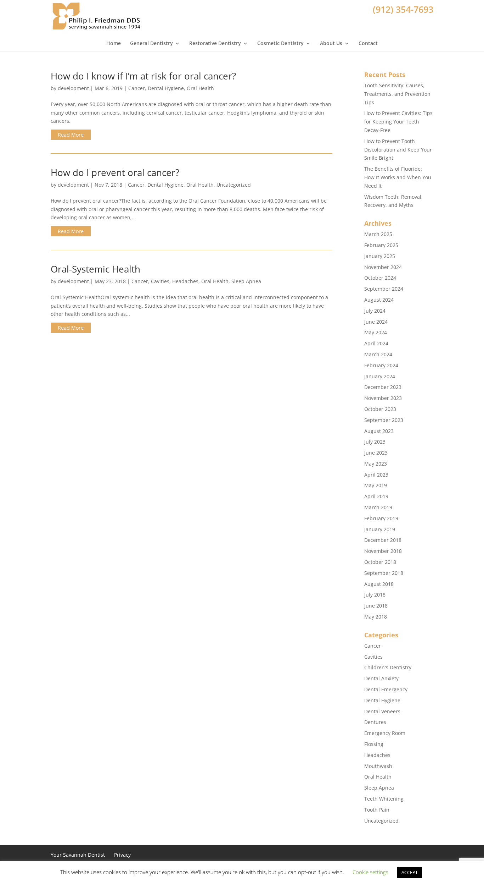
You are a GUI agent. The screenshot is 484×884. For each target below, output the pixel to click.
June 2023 (376, 452)
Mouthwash (378, 766)
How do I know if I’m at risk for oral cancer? (143, 76)
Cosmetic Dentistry (280, 43)
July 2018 (374, 594)
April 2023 (376, 474)
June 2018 (376, 605)
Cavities (160, 281)
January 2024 (379, 376)
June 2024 (376, 321)
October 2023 (380, 409)
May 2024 (375, 332)
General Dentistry (151, 43)
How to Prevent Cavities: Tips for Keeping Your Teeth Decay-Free (398, 121)
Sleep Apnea (246, 281)
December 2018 (382, 540)
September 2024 (383, 288)
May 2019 (375, 485)
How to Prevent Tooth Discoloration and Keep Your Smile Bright (398, 149)
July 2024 (374, 310)
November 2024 (383, 267)
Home (113, 43)
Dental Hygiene (166, 88)
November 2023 (383, 398)
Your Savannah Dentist (78, 854)
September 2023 (383, 420)
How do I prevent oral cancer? (115, 172)
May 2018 (375, 616)
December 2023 (382, 387)
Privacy (122, 854)
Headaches (185, 281)
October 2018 (380, 562)
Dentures (375, 722)
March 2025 (378, 234)
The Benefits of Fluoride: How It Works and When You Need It (397, 177)
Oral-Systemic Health (95, 269)
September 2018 (383, 573)
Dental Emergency (385, 689)
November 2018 (383, 551)
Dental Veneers (382, 711)
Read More (71, 134)
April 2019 (376, 496)
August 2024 (379, 299)
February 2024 (381, 365)
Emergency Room (384, 733)
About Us (331, 43)
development (73, 88)
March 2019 (378, 507)
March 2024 (378, 354)
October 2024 (380, 277)
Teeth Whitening (384, 798)
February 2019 (381, 518)
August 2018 (379, 584)
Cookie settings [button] (370, 871)
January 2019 (379, 529)
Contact (368, 43)
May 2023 (375, 463)
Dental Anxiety (381, 678)
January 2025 (379, 256)
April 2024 (376, 343)
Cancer (136, 88)
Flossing (373, 744)
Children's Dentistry (387, 667)
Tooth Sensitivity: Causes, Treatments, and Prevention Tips (397, 94)
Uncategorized (233, 184)
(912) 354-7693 (403, 9)
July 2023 (374, 441)
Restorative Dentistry (215, 43)
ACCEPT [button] (409, 872)
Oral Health (200, 88)
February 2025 (381, 245)
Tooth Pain (376, 809)
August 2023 (379, 431)
